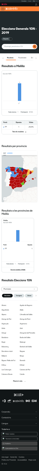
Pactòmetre (22, 58)
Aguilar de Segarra (26, 305)
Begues (22, 351)
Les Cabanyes (6, 369)
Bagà (3, 342)
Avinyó (4, 333)
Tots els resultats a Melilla (17, 269)
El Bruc (4, 365)
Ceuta (29, 1)
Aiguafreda (5, 310)
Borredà (22, 360)
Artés (3, 328)
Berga (22, 356)
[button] (19, 132)
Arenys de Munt (25, 319)
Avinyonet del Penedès (27, 333)
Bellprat (4, 356)
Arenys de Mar (6, 319)
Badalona (5, 337)
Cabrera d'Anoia (7, 374)
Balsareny (5, 347)
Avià (21, 328)
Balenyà (22, 342)
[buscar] (35, 47)
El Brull (22, 365)
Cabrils (22, 374)
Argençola (5, 324)
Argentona (23, 324)
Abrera (4, 305)
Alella (21, 310)
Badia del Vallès (25, 337)
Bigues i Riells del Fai (8, 360)
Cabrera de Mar (25, 369)
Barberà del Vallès (26, 347)
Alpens (4, 314)
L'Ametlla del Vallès (26, 314)
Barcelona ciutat (7, 351)
